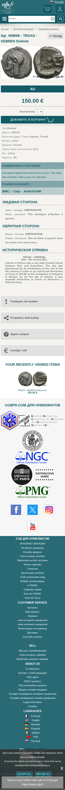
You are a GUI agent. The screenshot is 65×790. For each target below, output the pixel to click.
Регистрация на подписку (32, 628)
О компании (32, 668)
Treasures (32, 568)
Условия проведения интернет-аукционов (32, 693)
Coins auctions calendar (32, 654)
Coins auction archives (32, 556)
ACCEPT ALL (24, 774)
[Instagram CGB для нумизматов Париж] (49, 510)
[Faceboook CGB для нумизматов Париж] (16, 510)
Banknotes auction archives (33, 560)
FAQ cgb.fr (32, 677)
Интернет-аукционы (32, 547)
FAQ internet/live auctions (33, 685)
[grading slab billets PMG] (32, 492)
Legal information (32, 702)
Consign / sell (18, 350)
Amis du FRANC (32, 593)
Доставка (32, 632)
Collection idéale (33, 589)
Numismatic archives (32, 572)
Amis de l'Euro (32, 597)
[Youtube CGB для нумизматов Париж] (32, 526)
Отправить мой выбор (24, 317)
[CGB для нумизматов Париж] (8, 13)
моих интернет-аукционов (32, 620)
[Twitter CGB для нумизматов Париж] (32, 510)
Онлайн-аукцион (32, 552)
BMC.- (6, 191)
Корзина (32, 616)
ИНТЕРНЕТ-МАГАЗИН (32, 543)
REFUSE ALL (43, 774)
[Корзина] (47, 12)
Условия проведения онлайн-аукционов (32, 698)
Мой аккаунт (32, 611)
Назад (57, 36)
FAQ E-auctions (32, 681)
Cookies (32, 706)
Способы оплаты (32, 636)
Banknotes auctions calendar (32, 659)
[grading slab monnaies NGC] (32, 457)
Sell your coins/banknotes (33, 650)
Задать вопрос (19, 334)
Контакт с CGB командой (32, 673)
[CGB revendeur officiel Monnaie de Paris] (32, 474)
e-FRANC (32, 585)
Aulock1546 (32, 191)
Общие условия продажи (32, 689)
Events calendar (32, 564)
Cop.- (17, 191)
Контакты (32, 607)
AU (32, 89)
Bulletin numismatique (32, 581)
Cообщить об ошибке (24, 301)
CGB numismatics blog (32, 577)
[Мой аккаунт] (60, 12)
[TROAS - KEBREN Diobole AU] (32, 78)
